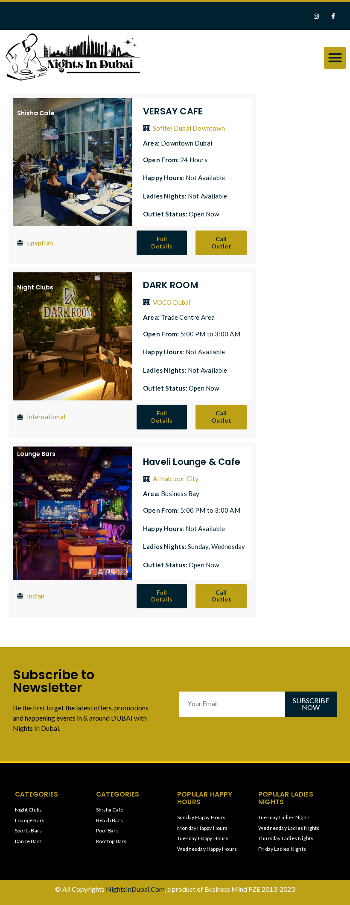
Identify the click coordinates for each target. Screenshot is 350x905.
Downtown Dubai (186, 143)
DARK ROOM (170, 285)
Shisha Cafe (36, 113)
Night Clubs (35, 287)
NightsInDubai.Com (135, 889)
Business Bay (180, 493)
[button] (335, 58)
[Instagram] (316, 16)
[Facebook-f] (333, 16)
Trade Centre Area (188, 317)
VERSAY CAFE (173, 111)
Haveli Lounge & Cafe (191, 461)
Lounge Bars (36, 454)
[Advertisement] (301, 224)
